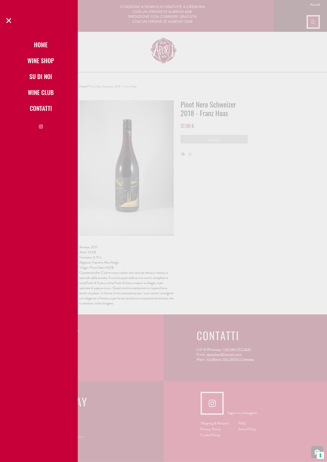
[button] (8, 20)
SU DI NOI (40, 76)
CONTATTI (41, 108)
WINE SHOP (40, 60)
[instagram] (41, 126)
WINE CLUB (41, 92)
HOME (41, 44)
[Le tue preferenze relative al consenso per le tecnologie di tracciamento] (320, 455)
